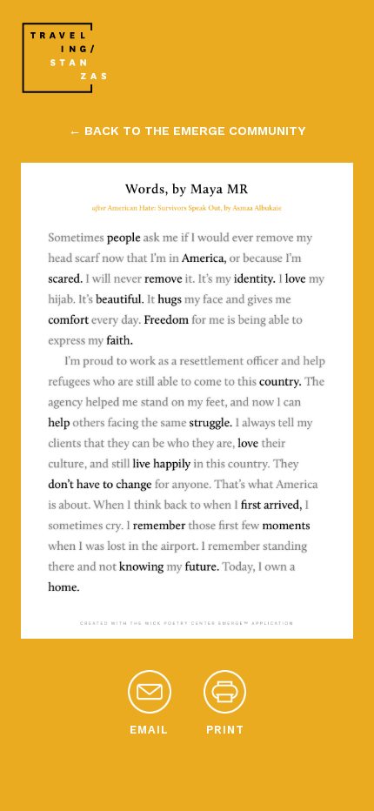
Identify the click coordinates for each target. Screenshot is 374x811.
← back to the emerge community (187, 130)
